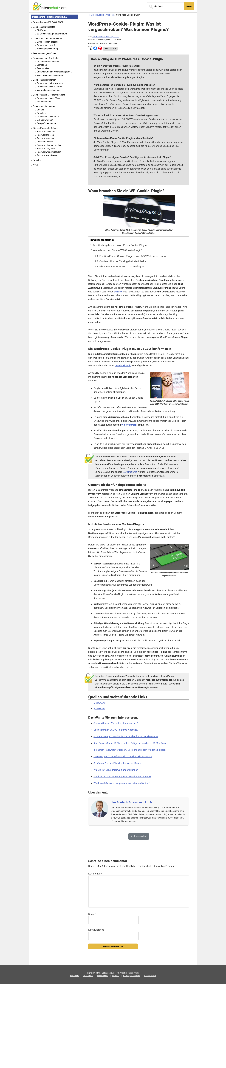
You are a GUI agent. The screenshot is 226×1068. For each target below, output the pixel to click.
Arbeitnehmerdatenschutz (49, 61)
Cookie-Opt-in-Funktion (105, 123)
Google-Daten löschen (47, 123)
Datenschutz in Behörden (44, 80)
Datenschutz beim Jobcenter (50, 83)
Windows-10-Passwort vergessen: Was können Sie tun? (122, 776)
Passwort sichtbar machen (49, 145)
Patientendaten (44, 101)
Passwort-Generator (46, 131)
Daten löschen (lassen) (47, 42)
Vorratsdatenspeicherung (48, 90)
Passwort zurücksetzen (47, 155)
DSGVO (97, 100)
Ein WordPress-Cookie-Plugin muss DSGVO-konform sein (132, 256)
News (35, 165)
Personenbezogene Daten (44, 53)
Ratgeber (37, 160)
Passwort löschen (45, 141)
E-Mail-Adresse (97, 929)
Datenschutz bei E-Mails (48, 116)
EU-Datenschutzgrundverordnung (52, 33)
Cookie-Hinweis (123, 365)
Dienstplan (42, 65)
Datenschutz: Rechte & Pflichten (47, 38)
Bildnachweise (102, 975)
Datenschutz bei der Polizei (49, 86)
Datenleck (41, 113)
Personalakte (43, 68)
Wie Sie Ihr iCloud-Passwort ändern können (116, 769)
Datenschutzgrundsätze (44, 27)
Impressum (74, 975)
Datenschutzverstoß (46, 45)
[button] (90, 49)
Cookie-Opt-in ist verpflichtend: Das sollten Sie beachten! (123, 756)
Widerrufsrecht (129, 424)
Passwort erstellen (45, 135)
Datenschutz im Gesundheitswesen (49, 95)
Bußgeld (118, 291)
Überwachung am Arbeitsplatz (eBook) (54, 71)
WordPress (134, 69)
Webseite (149, 84)
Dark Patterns (130, 472)
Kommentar (95, 873)
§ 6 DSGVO (99, 702)
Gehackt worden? (45, 120)
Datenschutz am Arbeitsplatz (46, 58)
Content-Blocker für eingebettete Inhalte (122, 261)
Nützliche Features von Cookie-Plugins (121, 266)
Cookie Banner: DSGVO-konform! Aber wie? (116, 729)
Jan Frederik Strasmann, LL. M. (105, 36)
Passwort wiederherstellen (49, 152)
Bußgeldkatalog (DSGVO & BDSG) (48, 22)
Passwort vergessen (46, 148)
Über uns (115, 975)
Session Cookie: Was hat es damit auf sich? (116, 723)
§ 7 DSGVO (99, 708)
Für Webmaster (150, 975)
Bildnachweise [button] (138, 836)
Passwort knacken (45, 138)
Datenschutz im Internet (44, 106)
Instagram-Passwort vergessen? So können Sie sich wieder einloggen (130, 749)
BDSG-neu (41, 30)
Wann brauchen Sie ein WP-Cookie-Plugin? (117, 250)
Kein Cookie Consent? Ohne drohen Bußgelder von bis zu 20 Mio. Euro (130, 743)
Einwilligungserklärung (47, 48)
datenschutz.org (96, 15)
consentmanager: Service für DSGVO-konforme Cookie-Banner (126, 736)
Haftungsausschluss (131, 975)
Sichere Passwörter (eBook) (45, 128)
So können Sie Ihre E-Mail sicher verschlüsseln (117, 763)
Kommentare (110, 48)
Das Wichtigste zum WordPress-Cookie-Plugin (120, 245)
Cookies (110, 15)
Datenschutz (88, 975)
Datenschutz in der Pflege (48, 98)
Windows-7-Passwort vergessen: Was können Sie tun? (122, 783)
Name (92, 914)
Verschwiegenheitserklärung (50, 75)
